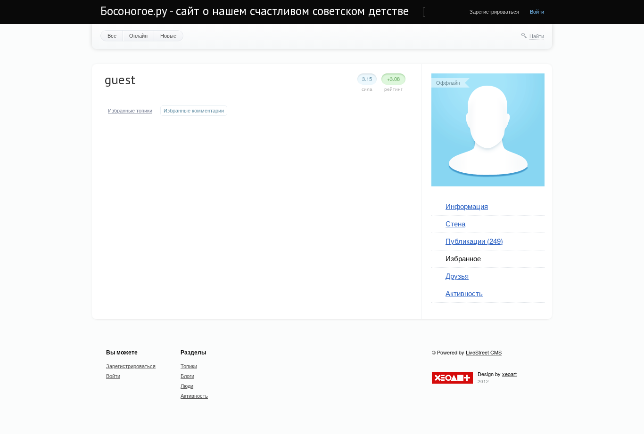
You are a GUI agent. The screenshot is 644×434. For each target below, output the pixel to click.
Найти (536, 36)
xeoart (509, 374)
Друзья (457, 276)
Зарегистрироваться (494, 11)
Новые (168, 35)
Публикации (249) (474, 241)
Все (111, 35)
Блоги (187, 375)
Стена (455, 223)
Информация (467, 206)
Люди (187, 385)
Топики (189, 366)
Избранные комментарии (194, 110)
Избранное (463, 258)
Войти (537, 11)
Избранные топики (130, 110)
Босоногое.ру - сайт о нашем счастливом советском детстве (254, 10)
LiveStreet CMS (484, 352)
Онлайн (138, 35)
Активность (464, 293)
